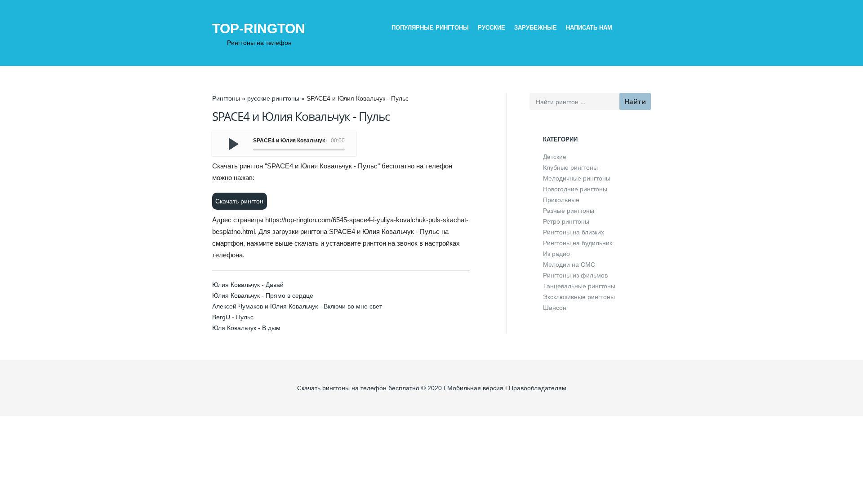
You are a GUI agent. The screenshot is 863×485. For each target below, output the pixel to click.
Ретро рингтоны (566, 221)
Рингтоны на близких (573, 232)
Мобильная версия (475, 388)
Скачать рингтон (239, 201)
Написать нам (589, 27)
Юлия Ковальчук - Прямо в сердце (262, 295)
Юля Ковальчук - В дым (246, 327)
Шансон (554, 307)
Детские (554, 156)
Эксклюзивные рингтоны (579, 296)
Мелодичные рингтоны (576, 178)
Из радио (556, 253)
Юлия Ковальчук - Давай (248, 284)
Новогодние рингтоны (575, 189)
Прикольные (561, 199)
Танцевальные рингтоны (579, 286)
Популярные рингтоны (430, 27)
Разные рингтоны (568, 210)
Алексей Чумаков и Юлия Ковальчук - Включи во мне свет (297, 306)
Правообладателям (537, 388)
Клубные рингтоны (570, 167)
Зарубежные (535, 27)
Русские (491, 27)
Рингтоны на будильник (577, 243)
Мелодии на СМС (569, 264)
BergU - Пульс (233, 317)
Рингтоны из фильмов (575, 275)
